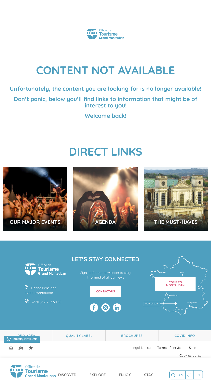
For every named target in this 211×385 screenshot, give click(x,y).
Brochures (132, 336)
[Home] (10, 348)
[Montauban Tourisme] (105, 35)
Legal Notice (141, 348)
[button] (173, 375)
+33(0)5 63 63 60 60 (47, 302)
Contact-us (105, 291)
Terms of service (169, 348)
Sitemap (195, 348)
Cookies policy (190, 355)
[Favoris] (189, 375)
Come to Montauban (175, 283)
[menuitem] (33, 371)
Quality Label (79, 336)
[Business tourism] (30, 348)
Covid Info (185, 336)
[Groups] (21, 348)
